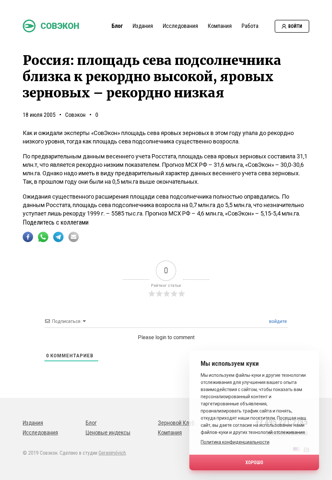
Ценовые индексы (108, 432)
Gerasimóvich (112, 453)
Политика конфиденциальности (235, 442)
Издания (143, 25)
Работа (250, 25)
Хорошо (254, 462)
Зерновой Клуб (176, 422)
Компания (220, 25)
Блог (117, 25)
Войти (295, 26)
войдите (277, 321)
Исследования (180, 25)
